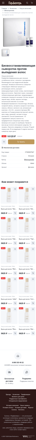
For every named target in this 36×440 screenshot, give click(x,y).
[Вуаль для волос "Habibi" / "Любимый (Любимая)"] (9, 225)
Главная (4, 8)
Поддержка (26, 378)
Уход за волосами (25, 8)
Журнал (30, 407)
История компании (12, 405)
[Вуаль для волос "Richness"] (9, 255)
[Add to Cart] (15, 213)
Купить (22, 142)
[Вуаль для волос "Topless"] (26, 225)
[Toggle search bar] (27, 2)
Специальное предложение (18, 401)
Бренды (8, 394)
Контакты (21, 410)
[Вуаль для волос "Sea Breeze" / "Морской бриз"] (9, 195)
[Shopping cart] (32, 2)
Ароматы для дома (18, 396)
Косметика (13, 8)
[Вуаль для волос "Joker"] (9, 285)
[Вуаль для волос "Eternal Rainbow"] (26, 315)
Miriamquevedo (9, 10)
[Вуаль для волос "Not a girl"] (26, 255)
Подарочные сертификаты (18, 399)
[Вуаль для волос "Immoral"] (26, 285)
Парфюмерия (25, 394)
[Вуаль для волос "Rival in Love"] (9, 315)
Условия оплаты (8, 407)
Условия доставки (20, 407)
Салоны (14, 410)
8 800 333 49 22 (18, 362)
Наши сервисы (25, 405)
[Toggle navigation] (3, 3)
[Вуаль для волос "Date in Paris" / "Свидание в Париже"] (26, 195)
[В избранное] (4, 141)
